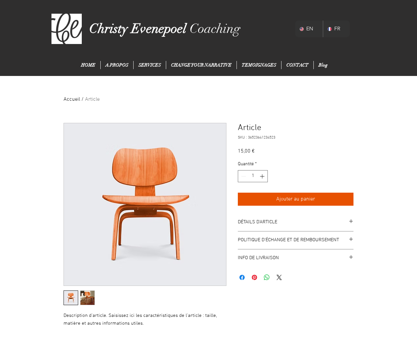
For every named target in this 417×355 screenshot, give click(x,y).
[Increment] (263, 176)
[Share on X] (279, 277)
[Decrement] (243, 176)
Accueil (72, 99)
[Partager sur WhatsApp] (267, 277)
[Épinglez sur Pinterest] (254, 277)
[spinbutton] (253, 176)
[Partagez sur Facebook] (242, 277)
